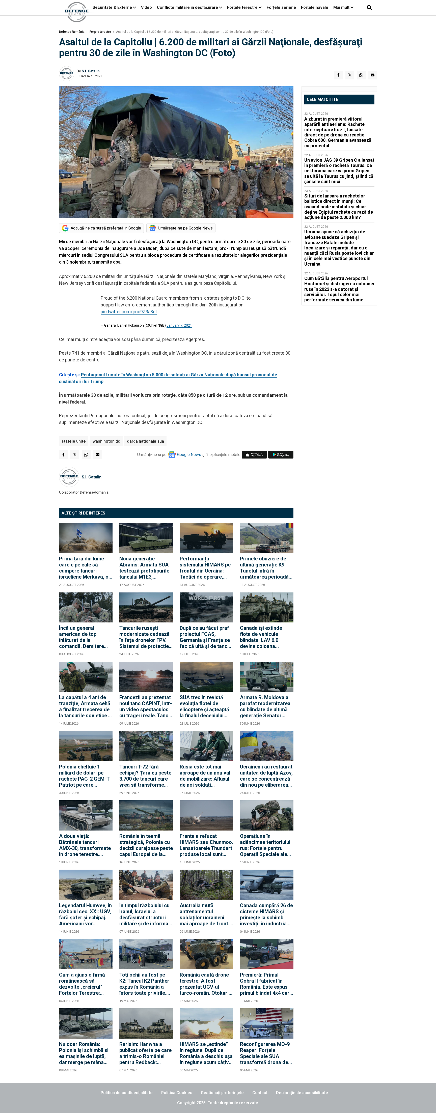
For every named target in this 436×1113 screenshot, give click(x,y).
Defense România (72, 32)
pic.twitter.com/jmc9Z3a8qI (129, 311)
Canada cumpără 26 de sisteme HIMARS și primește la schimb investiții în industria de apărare (266, 914)
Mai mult (341, 7)
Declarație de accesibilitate (302, 1092)
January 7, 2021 (179, 325)
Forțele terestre (242, 7)
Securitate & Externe (112, 7)
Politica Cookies (176, 1092)
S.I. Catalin (91, 71)
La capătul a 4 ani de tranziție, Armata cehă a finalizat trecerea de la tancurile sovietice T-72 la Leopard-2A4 (86, 706)
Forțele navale (314, 7)
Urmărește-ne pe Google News (185, 228)
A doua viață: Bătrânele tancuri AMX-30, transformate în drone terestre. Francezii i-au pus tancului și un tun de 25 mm (85, 845)
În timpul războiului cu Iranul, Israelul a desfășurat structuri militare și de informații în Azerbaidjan (146, 914)
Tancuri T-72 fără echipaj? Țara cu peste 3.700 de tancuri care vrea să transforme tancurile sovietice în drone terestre (145, 776)
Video (146, 7)
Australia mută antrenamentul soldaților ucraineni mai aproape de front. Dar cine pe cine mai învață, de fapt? (204, 914)
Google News (189, 454)
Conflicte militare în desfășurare (187, 7)
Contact (259, 1092)
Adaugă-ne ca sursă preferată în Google (106, 228)
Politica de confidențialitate (127, 1092)
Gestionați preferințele (222, 1092)
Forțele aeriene (281, 7)
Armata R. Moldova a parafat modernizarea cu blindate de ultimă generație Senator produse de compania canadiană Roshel (265, 706)
